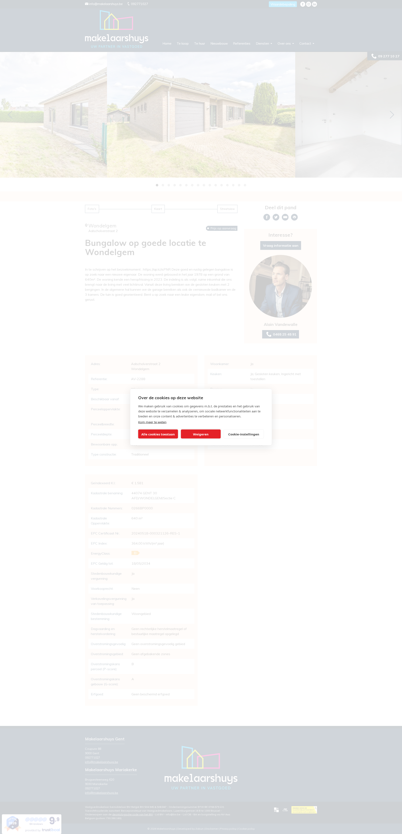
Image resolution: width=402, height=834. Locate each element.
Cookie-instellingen (243, 434)
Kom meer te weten (152, 422)
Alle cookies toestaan (158, 434)
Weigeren (201, 434)
